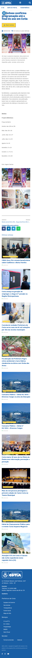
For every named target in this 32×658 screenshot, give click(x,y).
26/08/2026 (5, 265)
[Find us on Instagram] (5, 654)
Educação (6, 321)
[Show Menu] (20, 2)
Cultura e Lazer (19, 31)
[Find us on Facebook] (2, 654)
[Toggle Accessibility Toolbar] (4, 13)
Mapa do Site (7, 613)
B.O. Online (7, 624)
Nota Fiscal (7, 632)
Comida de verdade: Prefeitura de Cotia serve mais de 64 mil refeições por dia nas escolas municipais (16, 327)
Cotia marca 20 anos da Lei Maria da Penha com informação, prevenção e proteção (16, 459)
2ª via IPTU (7, 621)
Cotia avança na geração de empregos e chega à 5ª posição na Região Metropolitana (14, 294)
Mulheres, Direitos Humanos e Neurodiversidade (12, 453)
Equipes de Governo (9, 602)
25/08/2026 (5, 368)
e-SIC (2, 7)
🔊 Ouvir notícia (9, 25)
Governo (5, 551)
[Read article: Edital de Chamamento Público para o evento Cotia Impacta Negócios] (16, 512)
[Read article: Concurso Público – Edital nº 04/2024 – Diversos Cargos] (16, 413)
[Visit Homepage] (6, 3)
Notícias (27, 31)
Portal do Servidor (9, 640)
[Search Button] (30, 2)
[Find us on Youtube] (8, 654)
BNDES (5, 629)
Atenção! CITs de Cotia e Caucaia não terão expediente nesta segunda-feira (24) (14, 558)
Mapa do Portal (12, 7)
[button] (4, 229)
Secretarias (7, 605)
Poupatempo (7, 626)
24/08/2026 (5, 399)
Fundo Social (7, 610)
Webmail (19, 640)
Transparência (24, 7)
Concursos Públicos (9, 390)
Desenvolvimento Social (10, 256)
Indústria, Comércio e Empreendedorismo (15, 520)
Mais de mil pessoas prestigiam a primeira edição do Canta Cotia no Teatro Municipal (15, 493)
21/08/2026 (5, 562)
